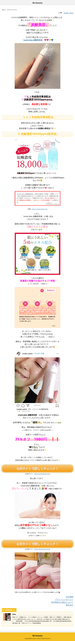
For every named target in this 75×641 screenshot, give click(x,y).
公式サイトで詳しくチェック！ (37, 468)
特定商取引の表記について (62, 602)
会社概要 (69, 597)
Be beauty (38, 3)
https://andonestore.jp (39, 209)
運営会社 (69, 605)
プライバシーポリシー (64, 599)
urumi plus (68, 13)
